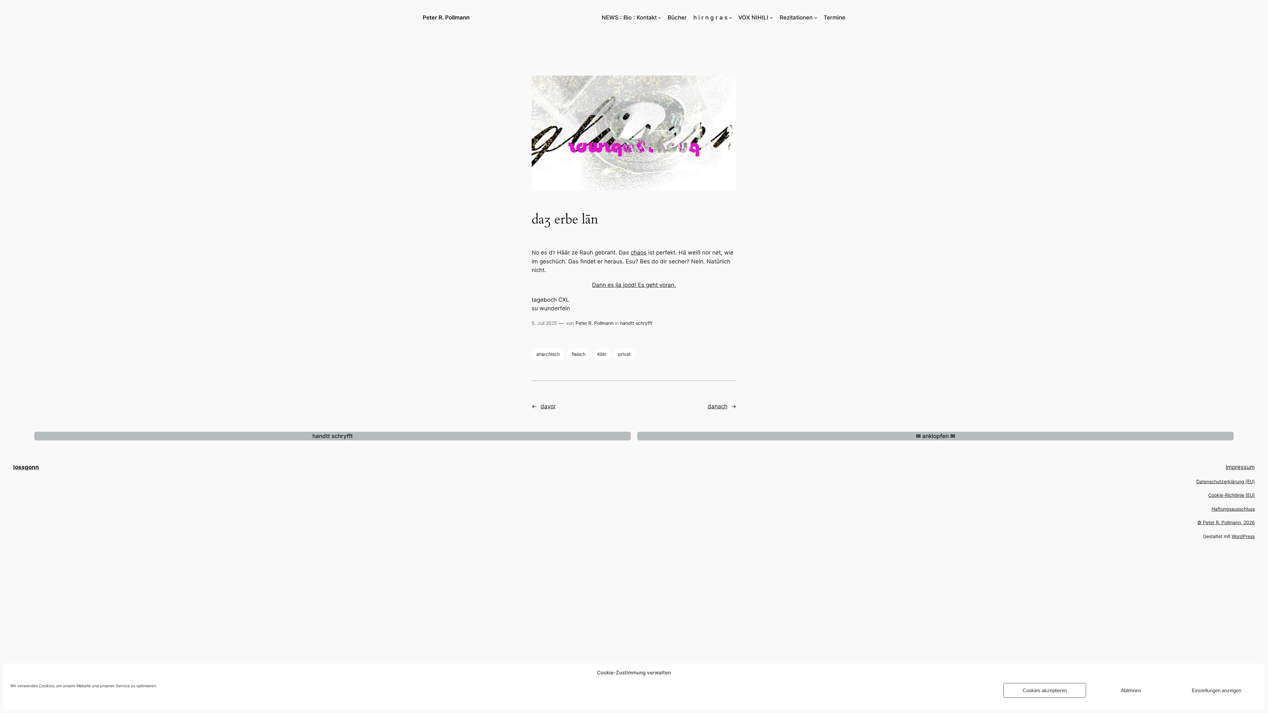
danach (717, 406)
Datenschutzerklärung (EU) (1225, 481)
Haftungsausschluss (1233, 509)
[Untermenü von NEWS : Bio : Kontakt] (659, 17)
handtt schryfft (636, 323)
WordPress (1243, 536)
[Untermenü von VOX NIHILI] (771, 17)
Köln (601, 354)
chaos (639, 252)
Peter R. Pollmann (446, 17)
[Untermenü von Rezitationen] (815, 17)
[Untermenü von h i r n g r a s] (730, 17)
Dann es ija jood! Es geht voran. (634, 285)
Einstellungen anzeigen (1216, 690)
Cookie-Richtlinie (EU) (1231, 495)
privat (624, 354)
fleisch (578, 354)
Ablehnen (1131, 690)
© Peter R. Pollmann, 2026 (1226, 522)
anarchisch (548, 354)
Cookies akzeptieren (1045, 690)
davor (548, 406)
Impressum (1240, 467)
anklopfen (935, 436)
